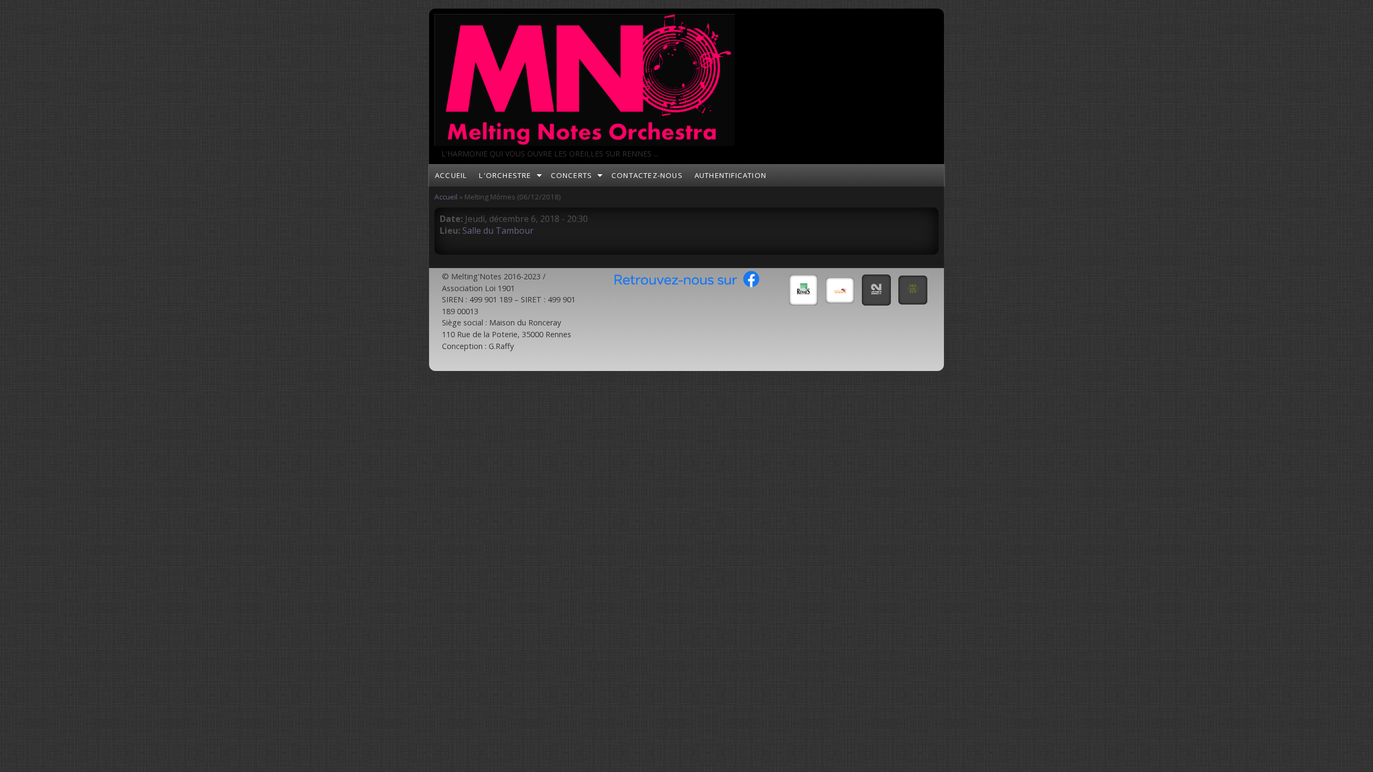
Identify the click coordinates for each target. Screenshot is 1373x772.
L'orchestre (505, 175)
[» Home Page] (584, 143)
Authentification (730, 175)
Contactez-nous (647, 175)
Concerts (572, 175)
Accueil (451, 175)
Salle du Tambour (498, 230)
